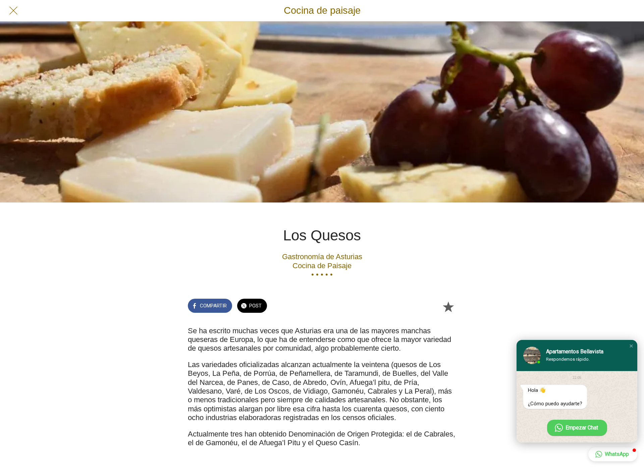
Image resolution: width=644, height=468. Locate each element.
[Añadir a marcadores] (448, 306)
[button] (631, 346)
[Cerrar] (13, 11)
